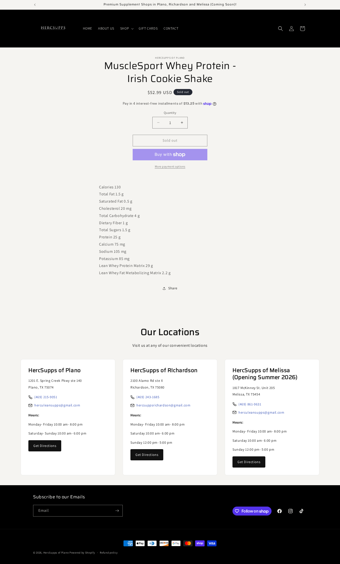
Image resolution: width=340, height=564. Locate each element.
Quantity (170, 113)
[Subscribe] (117, 511)
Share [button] (172, 288)
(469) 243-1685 (147, 397)
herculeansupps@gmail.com (57, 405)
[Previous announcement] (34, 4)
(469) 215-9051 (45, 397)
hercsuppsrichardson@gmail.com (163, 405)
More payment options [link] (170, 166)
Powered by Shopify (82, 552)
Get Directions (44, 445)
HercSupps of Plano (56, 552)
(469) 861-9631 (249, 404)
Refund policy (108, 552)
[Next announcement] (305, 4)
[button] (126, 28)
